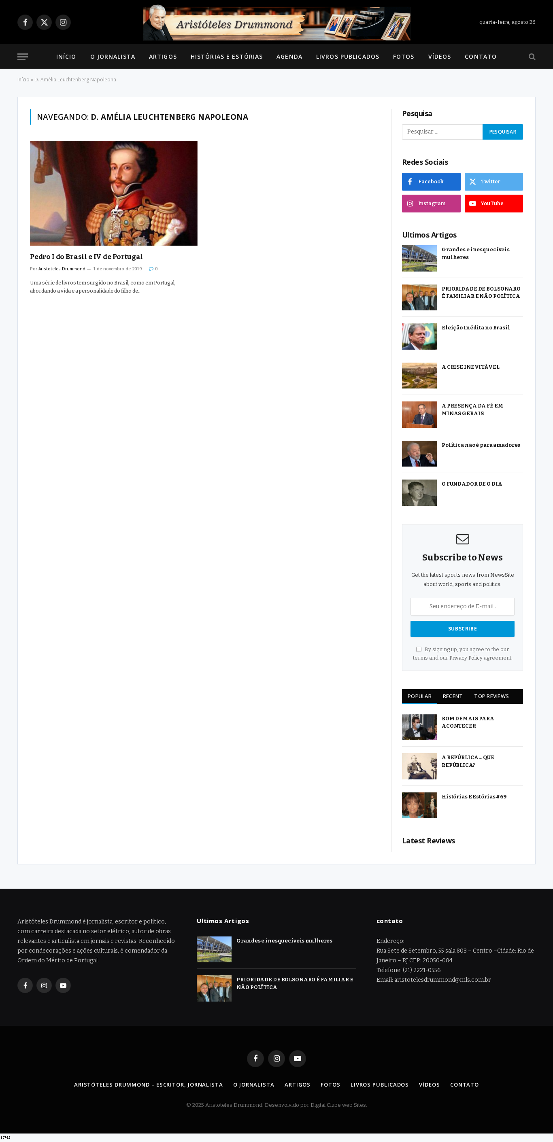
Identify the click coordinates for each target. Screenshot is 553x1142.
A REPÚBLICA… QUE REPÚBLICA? (468, 761)
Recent (453, 696)
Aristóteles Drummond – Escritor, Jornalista (148, 1084)
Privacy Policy (466, 658)
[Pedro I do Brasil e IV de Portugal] (114, 193)
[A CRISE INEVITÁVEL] (419, 376)
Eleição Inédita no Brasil (476, 328)
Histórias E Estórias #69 (474, 797)
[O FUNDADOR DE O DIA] (419, 493)
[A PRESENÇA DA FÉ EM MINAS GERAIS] (419, 414)
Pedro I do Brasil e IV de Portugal (86, 257)
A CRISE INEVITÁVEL (471, 367)
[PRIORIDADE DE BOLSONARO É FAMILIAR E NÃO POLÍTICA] (419, 297)
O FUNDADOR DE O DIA (472, 484)
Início (66, 56)
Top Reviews (491, 696)
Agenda (289, 56)
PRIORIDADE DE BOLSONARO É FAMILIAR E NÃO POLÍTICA (481, 292)
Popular (420, 696)
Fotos (404, 56)
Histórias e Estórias (227, 56)
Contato (481, 56)
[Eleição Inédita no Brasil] (419, 336)
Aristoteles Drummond (61, 269)
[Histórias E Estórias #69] (419, 805)
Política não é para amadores (481, 445)
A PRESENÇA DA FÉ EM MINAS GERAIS (472, 409)
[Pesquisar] (531, 57)
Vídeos (439, 56)
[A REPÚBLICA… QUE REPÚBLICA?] (419, 766)
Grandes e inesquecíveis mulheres (476, 253)
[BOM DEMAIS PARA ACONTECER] (419, 727)
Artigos (163, 56)
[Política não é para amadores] (419, 454)
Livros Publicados (347, 56)
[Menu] (22, 57)
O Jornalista (112, 56)
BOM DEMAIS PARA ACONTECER (468, 722)
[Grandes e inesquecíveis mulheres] (419, 258)
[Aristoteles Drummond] (276, 22)
